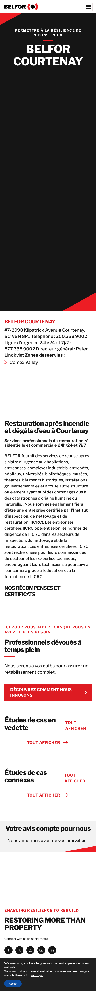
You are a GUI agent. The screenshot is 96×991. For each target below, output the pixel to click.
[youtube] (41, 950)
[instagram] (30, 950)
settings (37, 975)
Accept (13, 983)
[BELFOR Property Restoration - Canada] (48, 6)
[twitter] (19, 950)
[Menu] (89, 7)
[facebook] (8, 950)
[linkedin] (52, 950)
